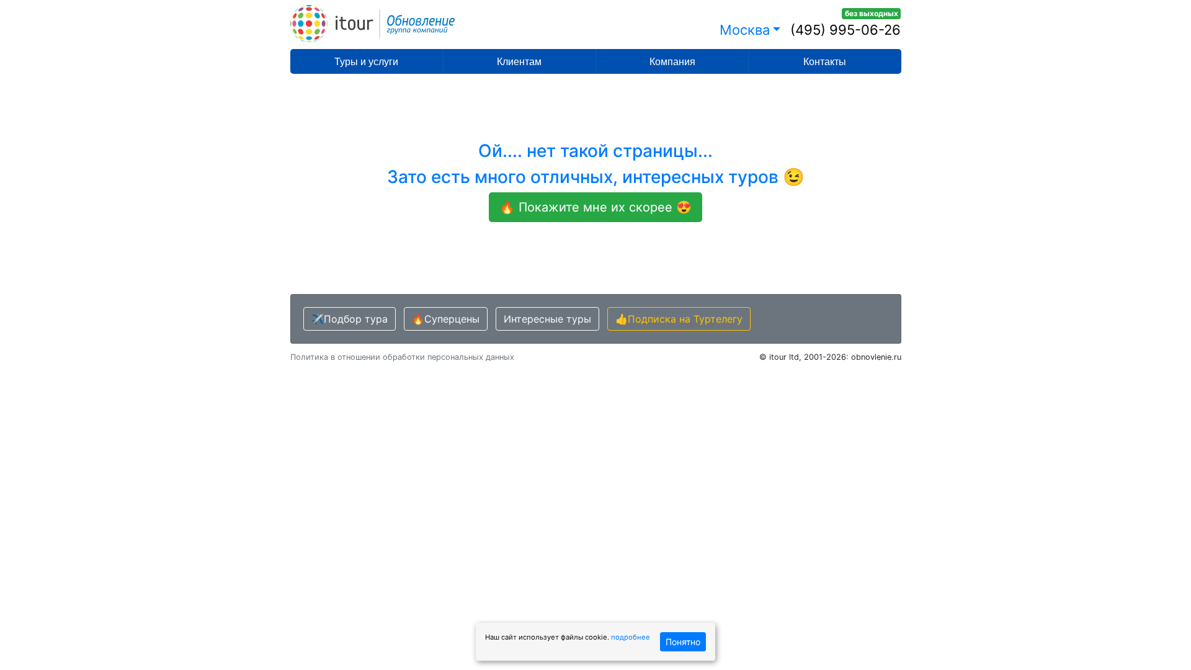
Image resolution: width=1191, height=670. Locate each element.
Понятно (683, 641)
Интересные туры (547, 319)
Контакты (824, 61)
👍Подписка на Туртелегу (679, 319)
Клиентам (519, 61)
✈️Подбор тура (349, 319)
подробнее (630, 637)
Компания (672, 61)
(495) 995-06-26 (845, 30)
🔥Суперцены (446, 319)
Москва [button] (745, 30)
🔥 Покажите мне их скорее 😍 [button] (595, 207)
